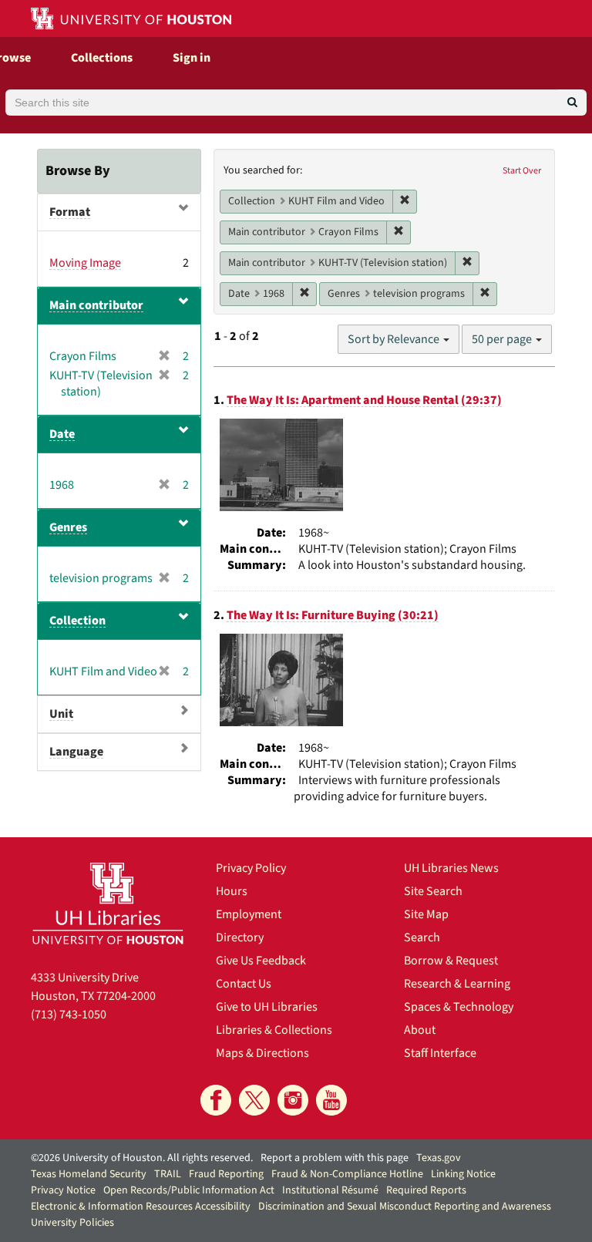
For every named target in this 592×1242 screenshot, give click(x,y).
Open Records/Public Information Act (188, 1190)
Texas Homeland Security (88, 1174)
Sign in (191, 57)
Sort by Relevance (395, 339)
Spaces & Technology (458, 1006)
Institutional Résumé (330, 1190)
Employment (248, 914)
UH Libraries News (451, 868)
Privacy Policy (251, 868)
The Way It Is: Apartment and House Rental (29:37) (364, 400)
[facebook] (215, 1100)
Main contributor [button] (96, 305)
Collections (102, 57)
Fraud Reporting (226, 1174)
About (420, 1030)
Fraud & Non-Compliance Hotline (347, 1174)
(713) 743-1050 (68, 1014)
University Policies (72, 1222)
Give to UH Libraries (267, 1006)
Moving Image (85, 262)
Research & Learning (457, 983)
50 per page (503, 339)
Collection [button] (77, 620)
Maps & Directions (262, 1053)
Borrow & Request (451, 960)
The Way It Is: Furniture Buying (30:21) (333, 615)
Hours (231, 891)
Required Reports (426, 1190)
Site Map (426, 914)
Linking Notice (463, 1174)
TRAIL (167, 1174)
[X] (254, 1100)
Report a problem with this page (335, 1158)
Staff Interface (440, 1053)
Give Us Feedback (261, 960)
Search (422, 937)
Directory (240, 937)
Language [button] (76, 751)
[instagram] (293, 1100)
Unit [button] (61, 713)
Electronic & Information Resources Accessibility (141, 1206)
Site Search (433, 891)
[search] (572, 102)
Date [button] (62, 434)
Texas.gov (438, 1158)
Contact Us (243, 983)
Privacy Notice (63, 1190)
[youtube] (331, 1100)
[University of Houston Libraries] (108, 903)
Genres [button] (68, 527)
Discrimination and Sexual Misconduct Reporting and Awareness (404, 1206)
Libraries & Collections (274, 1030)
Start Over (522, 170)
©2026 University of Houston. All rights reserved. (142, 1158)
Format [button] (69, 212)
